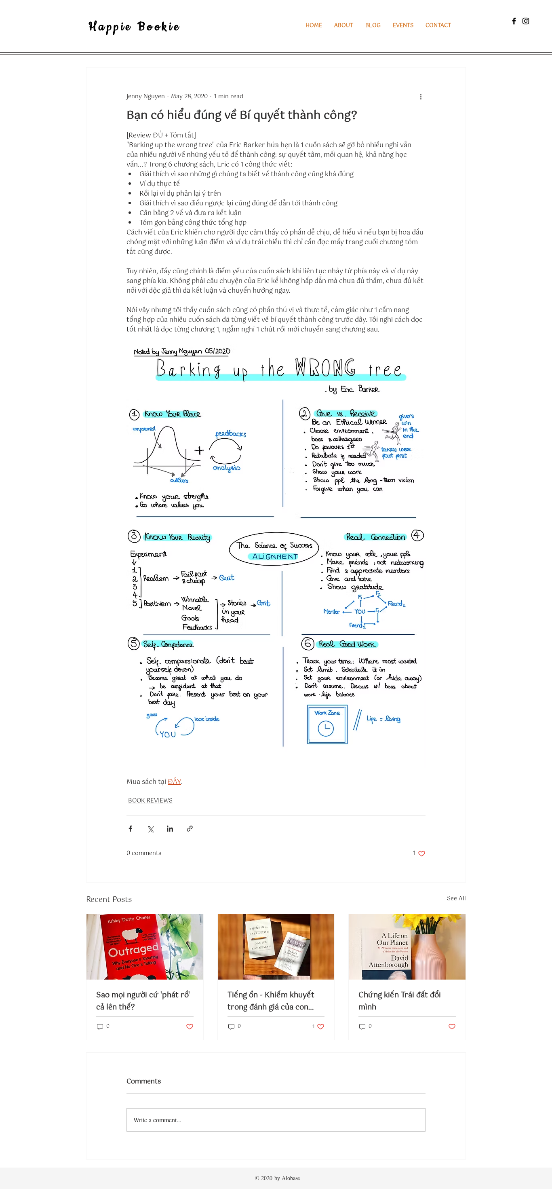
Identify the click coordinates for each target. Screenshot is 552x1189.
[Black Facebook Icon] (514, 21)
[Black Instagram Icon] (525, 21)
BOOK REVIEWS (150, 801)
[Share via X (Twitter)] (150, 828)
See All (456, 899)
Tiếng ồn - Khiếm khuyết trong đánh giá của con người (271, 1001)
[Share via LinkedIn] (170, 828)
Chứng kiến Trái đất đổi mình (399, 1001)
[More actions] (421, 96)
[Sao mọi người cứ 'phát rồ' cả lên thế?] (144, 947)
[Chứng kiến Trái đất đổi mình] (407, 947)
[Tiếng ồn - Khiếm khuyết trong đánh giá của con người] (276, 947)
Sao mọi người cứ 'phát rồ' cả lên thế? (143, 1001)
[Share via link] (190, 828)
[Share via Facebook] (130, 828)
